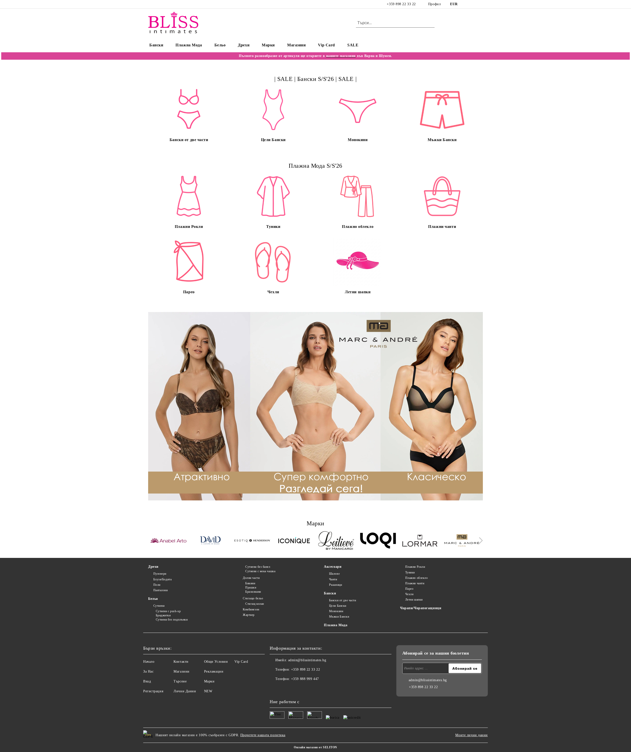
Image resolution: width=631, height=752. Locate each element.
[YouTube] (480, 4)
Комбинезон (251, 609)
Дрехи (243, 45)
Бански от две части (342, 600)
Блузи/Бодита (162, 579)
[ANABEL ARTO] (168, 541)
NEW (208, 691)
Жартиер (248, 615)
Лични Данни (185, 691)
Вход (147, 681)
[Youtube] (295, 689)
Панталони (160, 590)
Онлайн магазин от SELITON (315, 747)
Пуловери (159, 573)
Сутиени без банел (257, 567)
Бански (156, 45)
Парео (409, 588)
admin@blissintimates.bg (307, 660)
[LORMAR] (420, 541)
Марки (268, 45)
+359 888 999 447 (305, 679)
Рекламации (214, 671)
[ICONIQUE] (294, 541)
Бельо (220, 45)
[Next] (479, 540)
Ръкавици (335, 585)
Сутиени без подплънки (172, 619)
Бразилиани (253, 591)
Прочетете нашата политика (262, 735)
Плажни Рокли (415, 567)
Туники (410, 572)
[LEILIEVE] (336, 541)
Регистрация (153, 691)
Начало (148, 661)
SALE (352, 45)
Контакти (181, 661)
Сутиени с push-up (168, 611)
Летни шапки (414, 599)
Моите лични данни (471, 735)
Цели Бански (337, 605)
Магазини (296, 45)
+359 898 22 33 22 (401, 4)
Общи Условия (216, 661)
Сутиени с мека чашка (260, 571)
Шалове (334, 573)
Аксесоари (332, 567)
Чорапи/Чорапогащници (420, 608)
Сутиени (158, 605)
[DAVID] (210, 541)
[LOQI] (378, 541)
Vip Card (326, 45)
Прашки (250, 587)
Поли (156, 585)
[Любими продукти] (470, 23)
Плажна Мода (188, 45)
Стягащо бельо (253, 598)
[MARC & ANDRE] (462, 541)
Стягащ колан (254, 603)
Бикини (250, 583)
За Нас (148, 671)
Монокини (336, 611)
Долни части (251, 578)
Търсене (180, 681)
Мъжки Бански (339, 616)
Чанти (333, 579)
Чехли (409, 594)
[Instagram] (472, 4)
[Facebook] (465, 4)
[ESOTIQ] (252, 541)
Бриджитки (163, 615)
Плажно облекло (416, 578)
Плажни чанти (414, 583)
